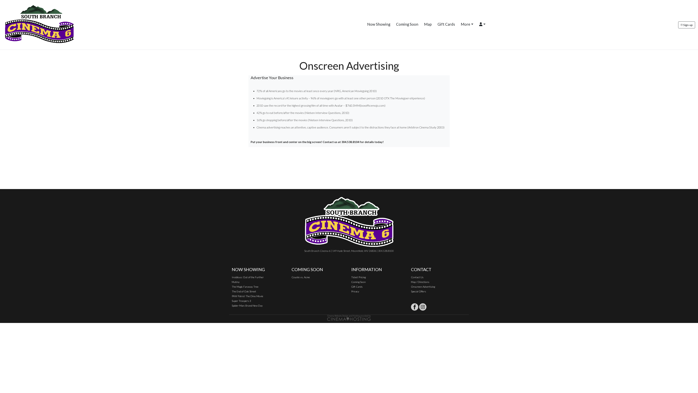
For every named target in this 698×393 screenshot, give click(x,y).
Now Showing (378, 24)
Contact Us (417, 277)
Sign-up (688, 25)
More (465, 24)
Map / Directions (420, 281)
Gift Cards (446, 24)
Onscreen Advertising (423, 286)
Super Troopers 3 (241, 300)
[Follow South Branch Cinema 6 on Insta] (422, 307)
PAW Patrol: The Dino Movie (247, 296)
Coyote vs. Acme (301, 277)
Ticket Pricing (358, 277)
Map (428, 24)
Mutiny (236, 281)
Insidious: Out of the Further (248, 277)
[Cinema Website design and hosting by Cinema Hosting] (349, 317)
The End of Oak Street (244, 291)
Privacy (355, 291)
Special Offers (418, 291)
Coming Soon (407, 24)
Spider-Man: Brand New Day (247, 305)
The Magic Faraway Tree (245, 286)
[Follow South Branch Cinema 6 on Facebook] (414, 307)
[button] (482, 24)
